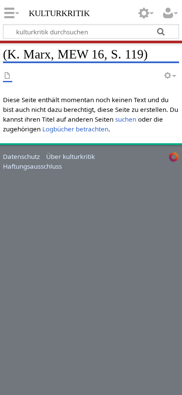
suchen (125, 119)
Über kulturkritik (70, 156)
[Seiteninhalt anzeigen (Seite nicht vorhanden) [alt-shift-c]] (7, 76)
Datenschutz (21, 156)
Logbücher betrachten (75, 129)
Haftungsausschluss (32, 166)
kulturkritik (59, 12)
